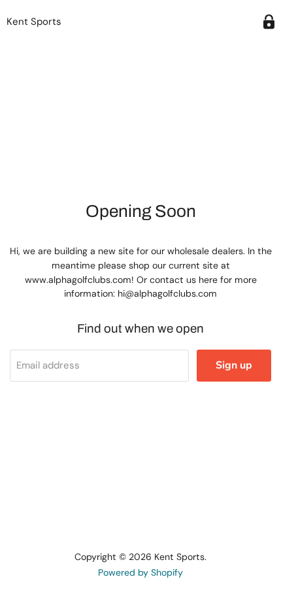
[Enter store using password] (269, 22)
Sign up (234, 365)
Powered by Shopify (140, 572)
